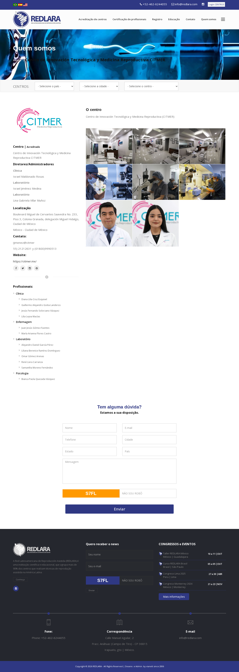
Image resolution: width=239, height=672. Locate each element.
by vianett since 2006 (153, 666)
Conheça (20, 579)
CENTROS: (21, 86)
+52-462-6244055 (155, 4)
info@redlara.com (186, 4)
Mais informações (174, 596)
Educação (174, 19)
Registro (157, 19)
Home (17, 60)
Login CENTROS (216, 4)
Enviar (119, 509)
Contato (190, 19)
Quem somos (208, 19)
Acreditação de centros (93, 19)
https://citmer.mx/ (25, 261)
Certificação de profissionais (129, 19)
